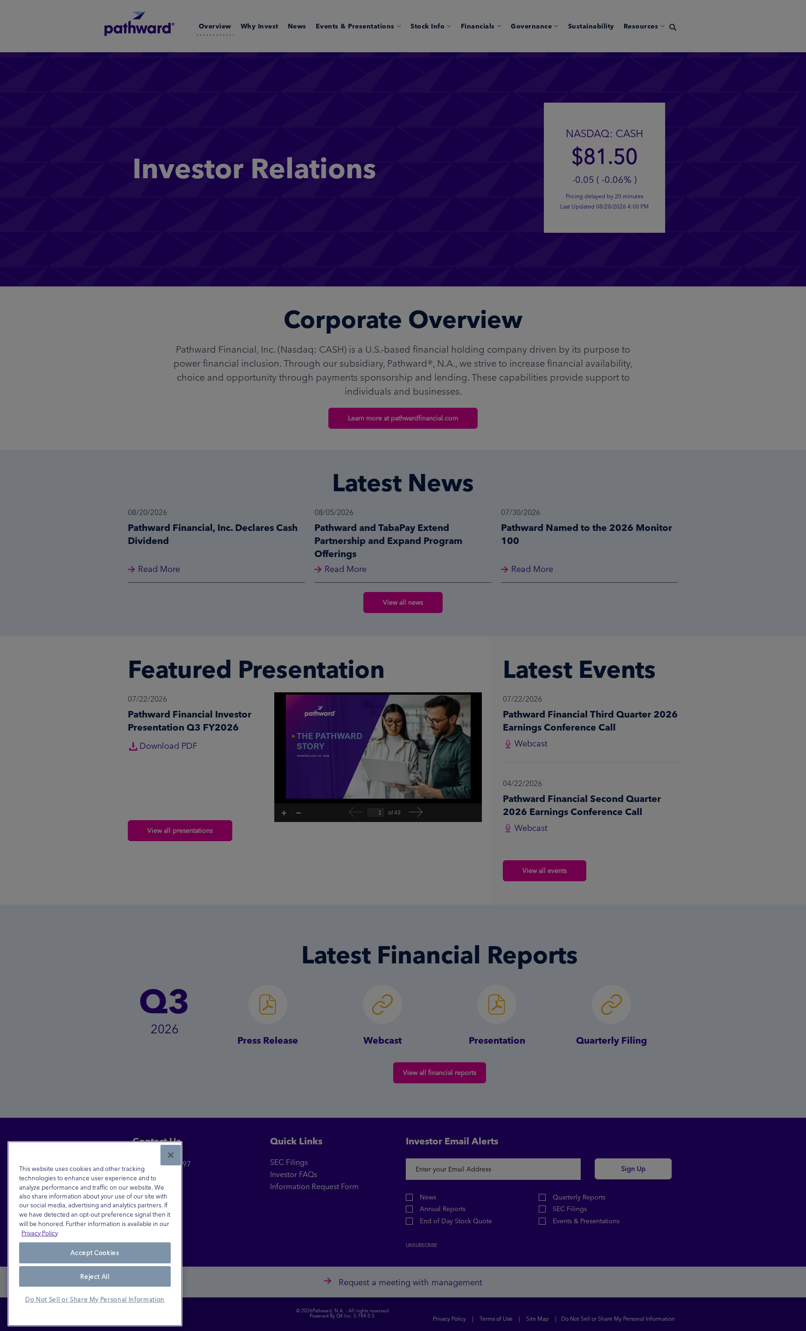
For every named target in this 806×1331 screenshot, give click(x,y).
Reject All (95, 1276)
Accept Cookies (94, 1253)
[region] (94, 1233)
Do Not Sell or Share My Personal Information (95, 1299)
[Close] (170, 1155)
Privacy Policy (39, 1233)
